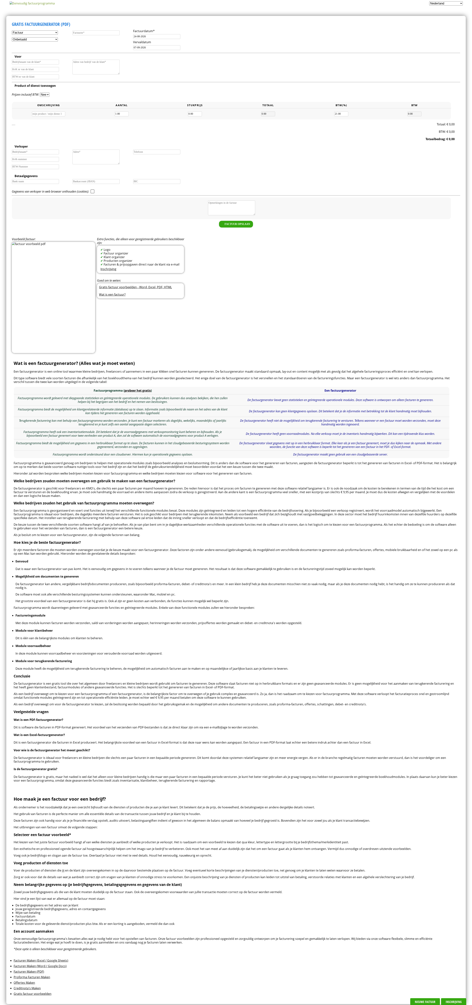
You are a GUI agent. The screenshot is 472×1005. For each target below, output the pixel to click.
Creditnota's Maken (27, 988)
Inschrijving (108, 269)
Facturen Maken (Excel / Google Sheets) (41, 960)
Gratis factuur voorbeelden (32, 994)
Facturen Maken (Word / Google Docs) (40, 966)
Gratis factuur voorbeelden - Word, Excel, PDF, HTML (135, 287)
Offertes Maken (24, 983)
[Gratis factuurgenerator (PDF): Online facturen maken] (32, 3)
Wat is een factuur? (112, 294)
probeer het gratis (137, 390)
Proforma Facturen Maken (32, 977)
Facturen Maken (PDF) (29, 972)
